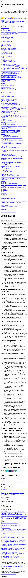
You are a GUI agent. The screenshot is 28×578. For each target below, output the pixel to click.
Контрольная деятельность (7, 97)
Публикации (4, 179)
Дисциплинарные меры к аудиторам (10, 76)
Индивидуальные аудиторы (8, 61)
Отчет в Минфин (5, 130)
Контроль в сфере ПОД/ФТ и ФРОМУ (10, 109)
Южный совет (17, 177)
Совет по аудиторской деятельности (10, 136)
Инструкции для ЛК (6, 93)
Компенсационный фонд (7, 37)
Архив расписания (5, 160)
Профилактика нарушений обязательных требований (13, 544)
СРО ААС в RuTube (12, 523)
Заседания (3, 193)
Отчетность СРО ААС (6, 38)
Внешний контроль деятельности (9, 99)
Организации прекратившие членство (10, 73)
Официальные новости (6, 171)
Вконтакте (5, 521)
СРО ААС (3, 29)
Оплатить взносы (5, 95)
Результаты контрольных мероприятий (16, 108)
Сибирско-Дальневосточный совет (12, 178)
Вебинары (3, 195)
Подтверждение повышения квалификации (12, 162)
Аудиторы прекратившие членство (9, 72)
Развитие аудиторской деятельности (10, 147)
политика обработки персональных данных (12, 566)
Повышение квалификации (8, 155)
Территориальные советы (12, 33)
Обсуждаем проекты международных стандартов (13, 185)
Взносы (2, 84)
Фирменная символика (6, 41)
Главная (3, 212)
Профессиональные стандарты (13, 126)
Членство (3, 81)
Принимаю (3, 576)
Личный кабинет (5, 28)
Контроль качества (11, 534)
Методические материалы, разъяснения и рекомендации (11, 550)
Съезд (2, 32)
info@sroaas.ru (4, 502)
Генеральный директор (15, 32)
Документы (3, 36)
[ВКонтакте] (1, 471)
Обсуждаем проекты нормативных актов (11, 152)
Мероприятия (4, 190)
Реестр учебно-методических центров (10, 166)
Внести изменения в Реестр (8, 79)
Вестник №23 (4, 478)
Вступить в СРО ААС (6, 56)
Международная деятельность (8, 48)
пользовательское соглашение (8, 574)
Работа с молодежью (6, 45)
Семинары (3, 197)
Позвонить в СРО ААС (7, 53)
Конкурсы (3, 203)
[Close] (1, 1)
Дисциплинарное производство (9, 132)
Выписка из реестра (19, 530)
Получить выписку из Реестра (8, 80)
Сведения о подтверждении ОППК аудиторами (13, 67)
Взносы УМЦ (4, 164)
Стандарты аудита (5, 124)
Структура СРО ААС (6, 30)
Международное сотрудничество (9, 183)
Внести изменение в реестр (8, 85)
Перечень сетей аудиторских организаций (11, 71)
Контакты (3, 42)
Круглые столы (4, 194)
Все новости (4, 489)
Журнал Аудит (4, 182)
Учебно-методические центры (8, 63)
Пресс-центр (8, 212)
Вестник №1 (4, 484)
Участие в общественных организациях (14, 541)
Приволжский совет (8, 177)
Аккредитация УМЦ (6, 163)
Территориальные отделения (8, 514)
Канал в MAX (6, 528)
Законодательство (5, 135)
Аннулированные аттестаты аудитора (10, 65)
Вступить (3, 83)
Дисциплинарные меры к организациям (11, 77)
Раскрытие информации (13, 131)
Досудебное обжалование (7, 101)
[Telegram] (8, 471)
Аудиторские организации (7, 60)
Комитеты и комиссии (21, 514)
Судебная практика (5, 146)
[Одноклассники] (3, 471)
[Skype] (16, 471)
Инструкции (14, 552)
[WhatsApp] (14, 471)
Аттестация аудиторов (6, 120)
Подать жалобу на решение (7, 154)
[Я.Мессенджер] (6, 471)
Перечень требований (5, 113)
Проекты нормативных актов (8, 173)
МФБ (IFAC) (9, 52)
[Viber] (12, 471)
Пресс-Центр (4, 167)
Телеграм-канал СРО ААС (14, 525)
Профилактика (10, 113)
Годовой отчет (4, 100)
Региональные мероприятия (8, 198)
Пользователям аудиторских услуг (9, 206)
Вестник (3, 181)
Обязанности (4, 128)
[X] (10, 471)
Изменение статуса (5, 87)
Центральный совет (6, 175)
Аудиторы (3, 58)
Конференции (4, 205)
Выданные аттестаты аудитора (8, 64)
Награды (3, 40)
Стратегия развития (6, 34)
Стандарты (3, 123)
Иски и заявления (5, 44)
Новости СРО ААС (6, 169)
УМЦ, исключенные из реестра (9, 75)
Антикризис (4, 148)
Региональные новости (6, 174)
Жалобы (3, 134)
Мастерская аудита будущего (8, 46)
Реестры (3, 57)
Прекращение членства (6, 91)
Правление (6, 32)
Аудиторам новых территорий (8, 122)
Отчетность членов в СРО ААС (9, 89)
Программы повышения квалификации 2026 (12, 156)
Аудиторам (3, 119)
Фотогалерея (4, 186)
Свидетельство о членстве (7, 88)
